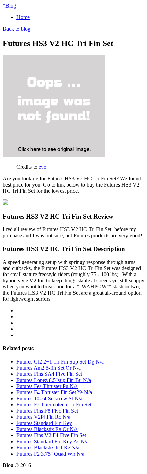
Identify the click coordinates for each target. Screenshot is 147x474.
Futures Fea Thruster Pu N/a (47, 386)
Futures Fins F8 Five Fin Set (47, 411)
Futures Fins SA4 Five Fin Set (49, 374)
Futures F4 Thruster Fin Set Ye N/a (54, 392)
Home (23, 17)
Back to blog (16, 29)
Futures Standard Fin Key (44, 423)
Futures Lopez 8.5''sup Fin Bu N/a (53, 380)
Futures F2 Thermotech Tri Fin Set (53, 405)
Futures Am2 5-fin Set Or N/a (48, 368)
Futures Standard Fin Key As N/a (52, 441)
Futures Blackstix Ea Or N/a (47, 429)
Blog (9, 6)
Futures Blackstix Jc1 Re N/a (47, 447)
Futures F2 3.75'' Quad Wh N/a (50, 454)
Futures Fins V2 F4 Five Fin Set (51, 435)
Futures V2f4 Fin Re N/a (43, 417)
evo (42, 167)
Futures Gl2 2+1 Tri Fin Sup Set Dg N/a (60, 362)
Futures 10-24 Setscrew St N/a (49, 398)
